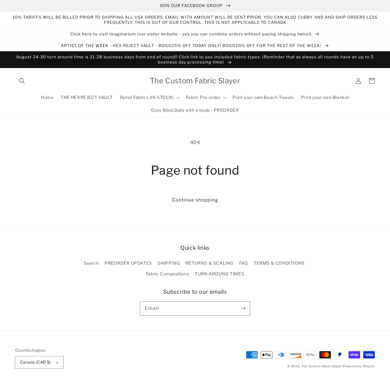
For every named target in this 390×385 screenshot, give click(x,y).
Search (91, 263)
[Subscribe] (243, 308)
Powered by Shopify (359, 366)
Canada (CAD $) (35, 362)
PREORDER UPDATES (128, 263)
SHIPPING (169, 263)
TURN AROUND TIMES (219, 273)
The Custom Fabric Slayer (321, 366)
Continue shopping (195, 200)
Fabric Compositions (167, 273)
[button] (22, 81)
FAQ (243, 263)
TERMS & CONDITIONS (279, 263)
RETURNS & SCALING (209, 263)
